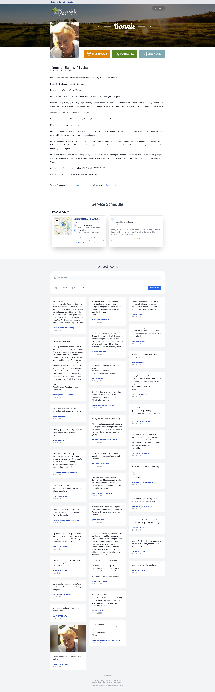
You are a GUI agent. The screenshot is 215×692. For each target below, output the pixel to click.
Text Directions (81, 242)
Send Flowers (136, 239)
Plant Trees (96, 242)
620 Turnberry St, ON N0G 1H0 (89, 232)
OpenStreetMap (110, 686)
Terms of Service (113, 682)
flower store (111, 185)
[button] (62, 224)
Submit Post (154, 288)
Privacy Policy (101, 682)
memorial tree (77, 185)
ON (117, 224)
